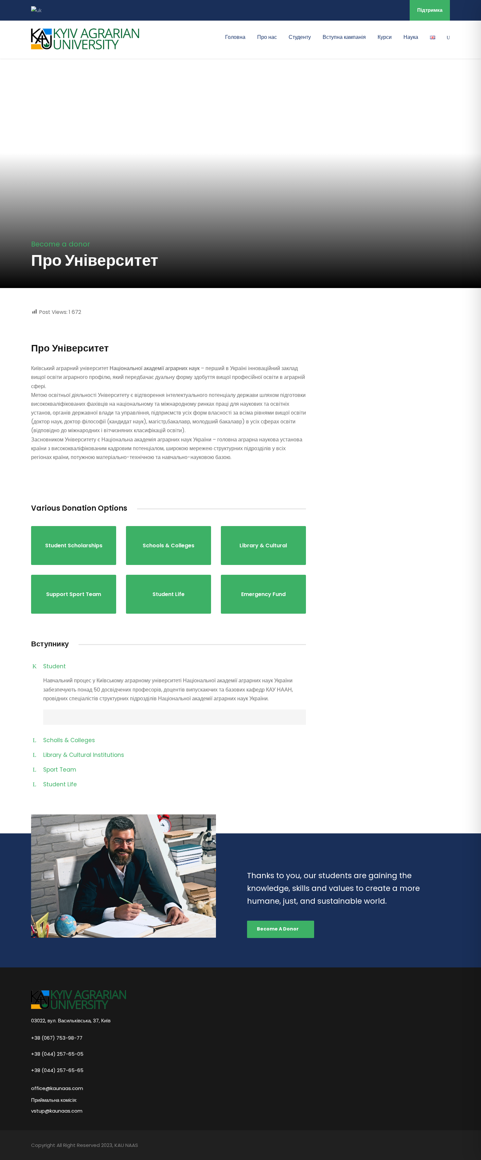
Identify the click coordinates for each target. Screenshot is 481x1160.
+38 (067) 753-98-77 (56, 1037)
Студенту (300, 37)
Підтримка (429, 10)
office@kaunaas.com (57, 1088)
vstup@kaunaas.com (56, 1110)
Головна (235, 37)
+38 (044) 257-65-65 (57, 1070)
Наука (410, 37)
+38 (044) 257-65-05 (57, 1053)
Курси (385, 37)
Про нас (267, 37)
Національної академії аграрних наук (155, 368)
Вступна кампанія (344, 37)
